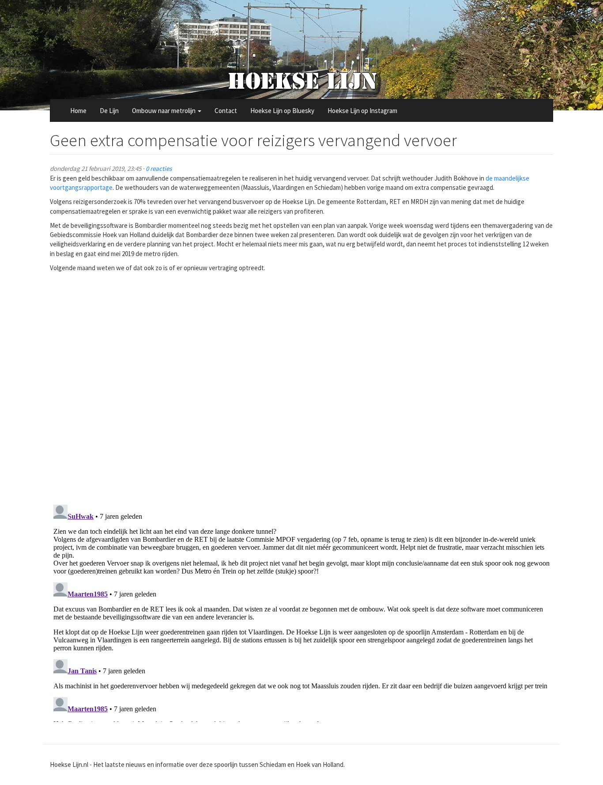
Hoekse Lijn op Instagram (362, 110)
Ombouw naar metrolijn (164, 110)
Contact (226, 110)
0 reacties (159, 168)
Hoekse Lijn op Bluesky (282, 110)
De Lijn (109, 110)
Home (78, 110)
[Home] (301, 80)
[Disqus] (301, 382)
